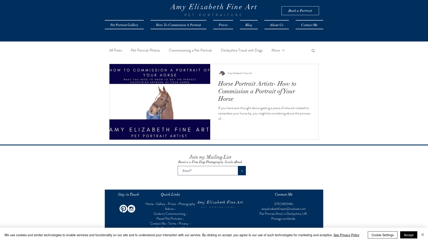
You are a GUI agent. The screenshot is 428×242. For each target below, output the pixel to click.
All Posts (115, 50)
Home (150, 203)
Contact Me (158, 223)
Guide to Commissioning (169, 213)
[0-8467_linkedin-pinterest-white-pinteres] (123, 209)
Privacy (184, 223)
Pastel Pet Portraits (169, 218)
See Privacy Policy (346, 235)
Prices (172, 203)
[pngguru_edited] (131, 209)
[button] (313, 51)
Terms (172, 223)
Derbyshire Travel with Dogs (242, 50)
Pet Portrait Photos (145, 50)
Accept (409, 235)
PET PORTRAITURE (218, 207)
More (276, 50)
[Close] (422, 234)
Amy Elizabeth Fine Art (220, 202)
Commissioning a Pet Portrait (190, 50)
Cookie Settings (383, 235)
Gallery (160, 203)
